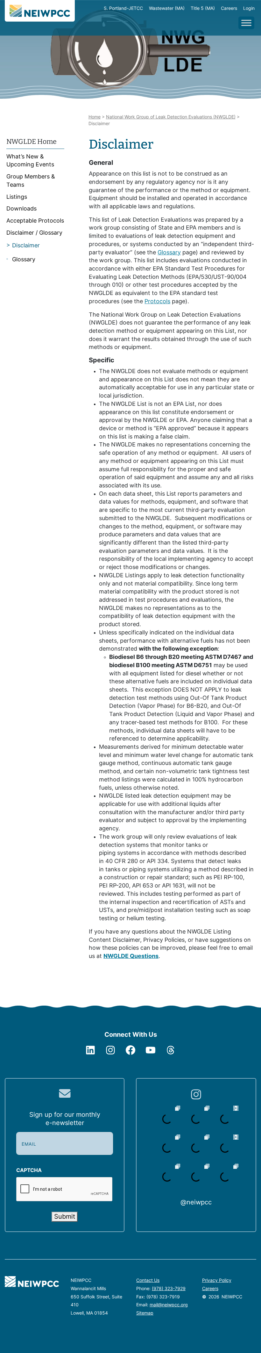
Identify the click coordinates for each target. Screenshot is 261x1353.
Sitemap (144, 1313)
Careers (210, 1288)
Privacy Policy (216, 1280)
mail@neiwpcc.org (169, 1304)
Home (94, 116)
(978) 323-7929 (169, 1288)
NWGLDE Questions (131, 956)
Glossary (169, 252)
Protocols (157, 301)
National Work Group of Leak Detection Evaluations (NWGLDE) (171, 116)
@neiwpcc (196, 1202)
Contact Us (147, 1280)
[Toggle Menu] (246, 23)
